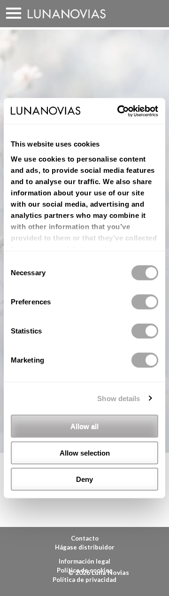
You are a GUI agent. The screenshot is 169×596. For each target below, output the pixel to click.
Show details (118, 398)
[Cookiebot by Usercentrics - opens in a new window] (119, 111)
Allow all (84, 426)
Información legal (84, 561)
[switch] (144, 302)
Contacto (85, 538)
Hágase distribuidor (85, 547)
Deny (84, 479)
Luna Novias (66, 14)
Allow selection (85, 453)
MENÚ (13, 13)
